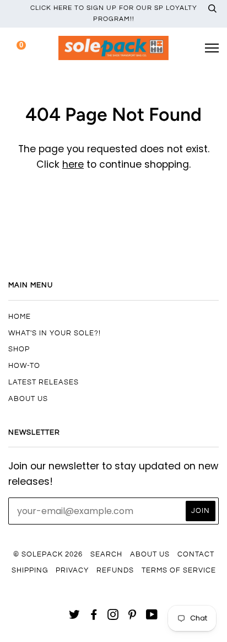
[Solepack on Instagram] (113, 616)
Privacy (72, 570)
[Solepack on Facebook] (94, 616)
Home (19, 316)
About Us (28, 399)
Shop (19, 349)
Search (106, 554)
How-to (24, 366)
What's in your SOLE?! (54, 333)
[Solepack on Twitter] (74, 616)
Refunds (115, 570)
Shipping (30, 570)
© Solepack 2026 (48, 554)
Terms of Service (179, 570)
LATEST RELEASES (43, 382)
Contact (195, 554)
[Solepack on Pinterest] (132, 616)
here (73, 164)
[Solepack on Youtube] (152, 616)
